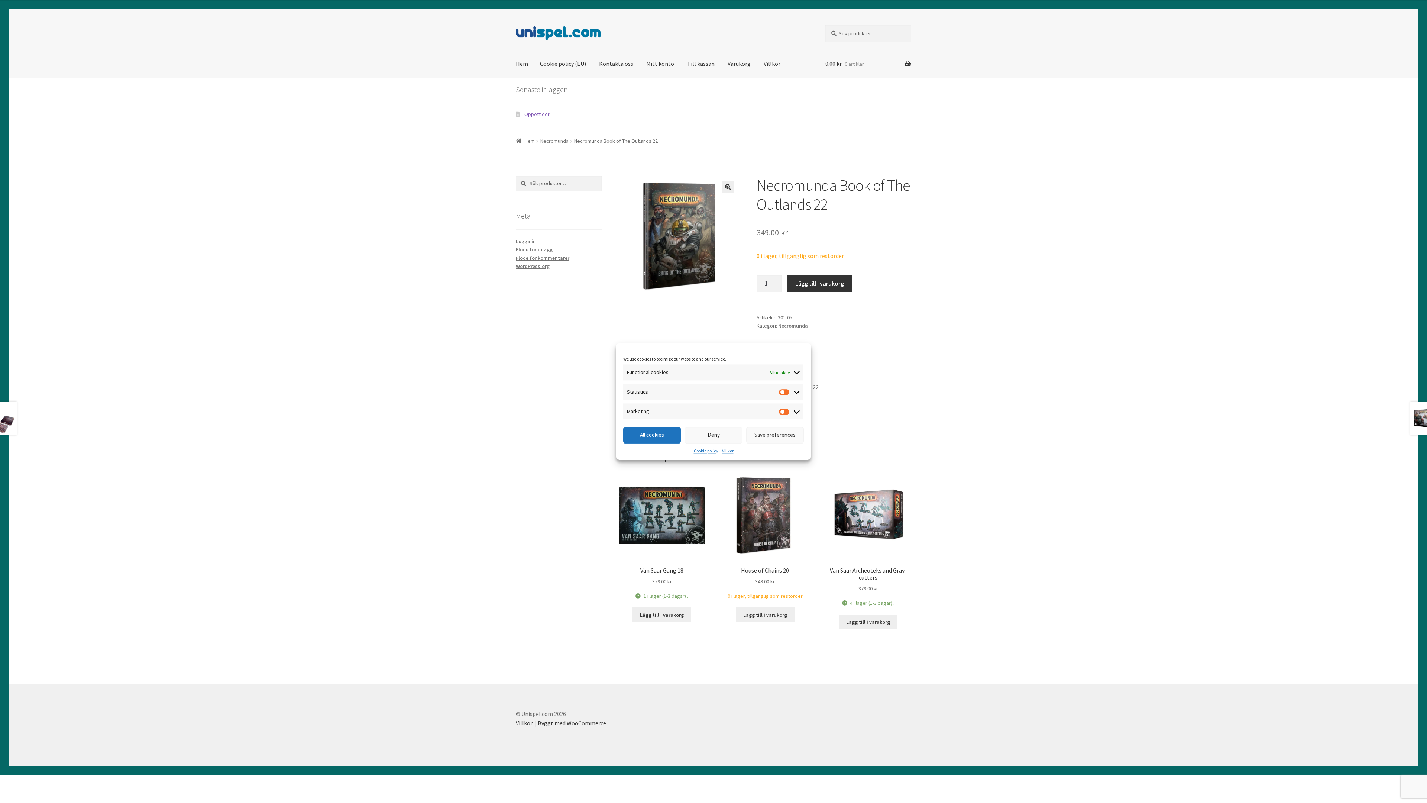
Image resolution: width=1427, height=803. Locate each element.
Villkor (728, 451)
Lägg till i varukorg (819, 283)
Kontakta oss (616, 63)
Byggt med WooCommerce (572, 723)
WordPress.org (533, 266)
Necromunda (554, 141)
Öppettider (537, 114)
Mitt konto (660, 63)
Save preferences (775, 435)
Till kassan (701, 63)
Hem (522, 63)
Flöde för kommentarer (542, 258)
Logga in (526, 241)
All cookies (652, 435)
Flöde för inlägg (534, 249)
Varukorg (739, 63)
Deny (714, 435)
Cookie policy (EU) (563, 63)
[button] (728, 187)
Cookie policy (706, 451)
